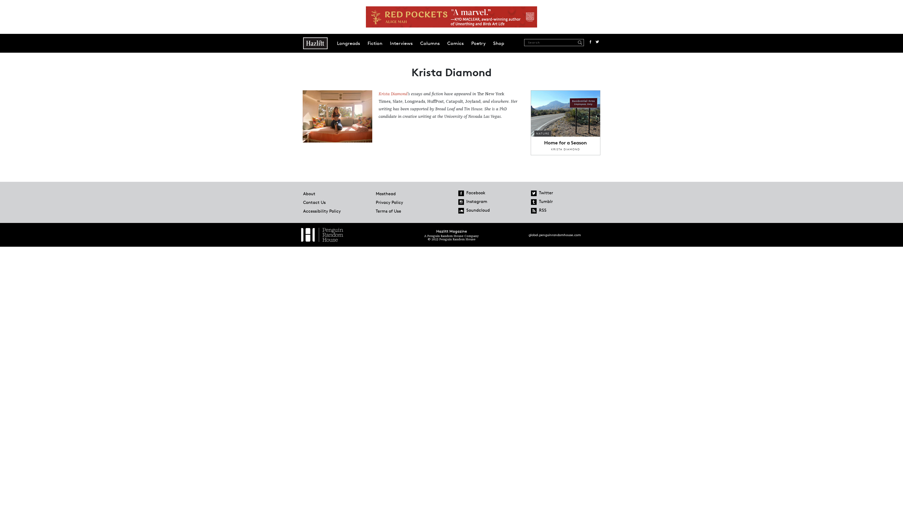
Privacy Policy (389, 202)
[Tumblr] (534, 202)
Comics (455, 43)
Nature (542, 133)
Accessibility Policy (322, 211)
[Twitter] (534, 193)
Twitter (597, 42)
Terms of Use (388, 211)
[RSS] (534, 211)
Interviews (401, 43)
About (309, 193)
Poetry (478, 43)
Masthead (386, 193)
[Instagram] (461, 202)
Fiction (375, 43)
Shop (498, 43)
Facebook (590, 42)
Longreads (348, 43)
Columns (430, 43)
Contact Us (314, 202)
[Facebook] (461, 193)
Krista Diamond (393, 94)
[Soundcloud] (461, 211)
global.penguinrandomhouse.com (555, 235)
